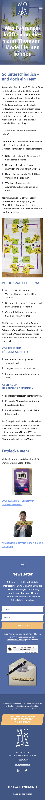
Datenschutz (29, 787)
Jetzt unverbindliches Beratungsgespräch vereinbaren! (22, 719)
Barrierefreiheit (22, 794)
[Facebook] (26, 771)
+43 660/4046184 (22, 760)
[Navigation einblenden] (40, 9)
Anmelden (22, 625)
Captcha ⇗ (31, 652)
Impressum (14, 787)
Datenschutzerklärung (16, 640)
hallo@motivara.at (22, 765)
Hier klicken (25, 650)
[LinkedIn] (19, 771)
